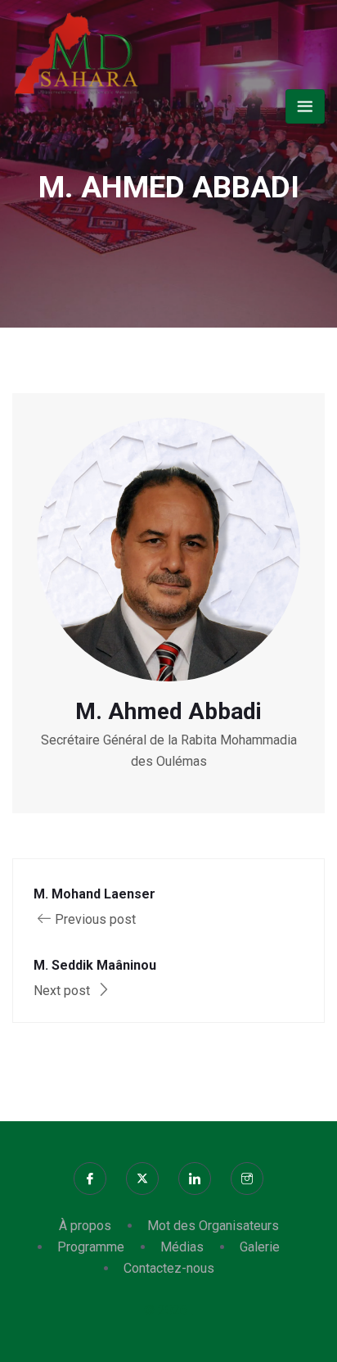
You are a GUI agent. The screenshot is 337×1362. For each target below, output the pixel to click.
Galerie (260, 1247)
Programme (90, 1247)
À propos (85, 1225)
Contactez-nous (169, 1268)
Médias (182, 1247)
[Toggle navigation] (305, 106)
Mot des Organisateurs (213, 1225)
